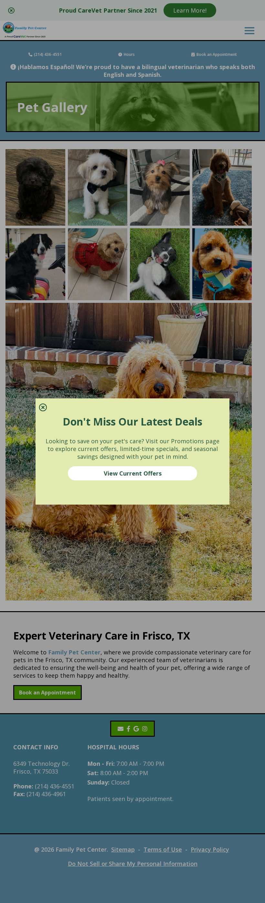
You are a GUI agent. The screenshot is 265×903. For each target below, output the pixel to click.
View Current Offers (133, 473)
